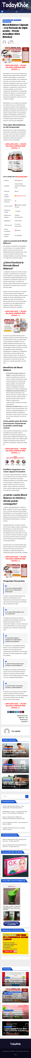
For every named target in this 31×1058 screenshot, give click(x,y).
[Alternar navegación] (16, 12)
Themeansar (26, 1051)
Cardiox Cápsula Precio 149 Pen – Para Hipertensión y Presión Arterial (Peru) (15, 981)
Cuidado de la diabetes (8, 20)
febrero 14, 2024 (9, 983)
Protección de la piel (8, 1010)
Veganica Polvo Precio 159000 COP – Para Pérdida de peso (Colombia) (14, 752)
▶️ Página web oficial (20, 195)
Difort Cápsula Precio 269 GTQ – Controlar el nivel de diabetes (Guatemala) (14, 768)
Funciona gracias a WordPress (8, 1051)
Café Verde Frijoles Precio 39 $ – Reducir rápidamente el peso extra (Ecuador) (15, 784)
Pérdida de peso (17, 20)
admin (11, 41)
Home (15, 1054)
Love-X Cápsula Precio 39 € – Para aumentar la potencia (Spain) (15, 1030)
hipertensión (7, 977)
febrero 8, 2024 (9, 1000)
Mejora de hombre (8, 1026)
